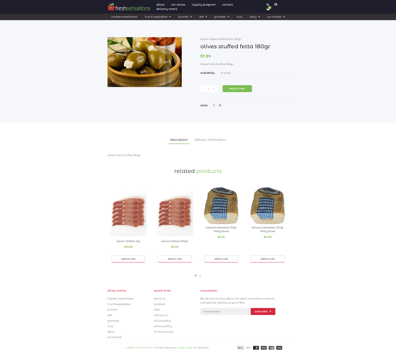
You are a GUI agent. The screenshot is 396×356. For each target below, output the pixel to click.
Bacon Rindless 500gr (174, 241)
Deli (110, 315)
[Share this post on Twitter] (220, 105)
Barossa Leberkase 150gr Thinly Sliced (221, 229)
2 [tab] (200, 275)
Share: (204, 105)
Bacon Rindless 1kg (128, 241)
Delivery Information (210, 140)
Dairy (111, 331)
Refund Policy (162, 320)
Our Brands (115, 337)
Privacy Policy (163, 326)
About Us (160, 298)
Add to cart (237, 88)
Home (204, 39)
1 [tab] (196, 275)
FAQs (156, 309)
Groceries (113, 320)
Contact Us (161, 315)
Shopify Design (184, 347)
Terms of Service (164, 331)
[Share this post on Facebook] (214, 105)
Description (179, 140)
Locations (159, 304)
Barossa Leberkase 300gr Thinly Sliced (268, 229)
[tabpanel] (128, 225)
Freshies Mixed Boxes (121, 298)
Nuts (110, 326)
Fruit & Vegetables (119, 304)
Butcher (113, 309)
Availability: (207, 72)
